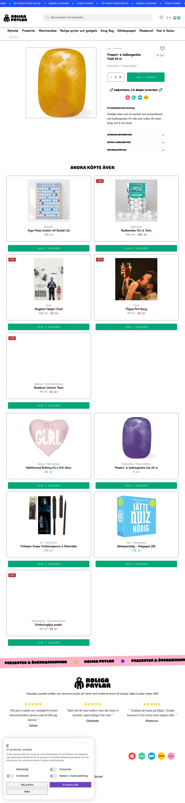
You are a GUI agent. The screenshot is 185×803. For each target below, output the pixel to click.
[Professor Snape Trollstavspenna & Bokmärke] (49, 516)
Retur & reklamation (119, 142)
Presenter (118, 49)
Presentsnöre (113, 66)
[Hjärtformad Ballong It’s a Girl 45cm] (49, 437)
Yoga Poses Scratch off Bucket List (49, 230)
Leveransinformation (119, 134)
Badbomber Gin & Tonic (136, 230)
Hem (109, 49)
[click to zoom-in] (61, 82)
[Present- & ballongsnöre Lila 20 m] (136, 437)
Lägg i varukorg (146, 77)
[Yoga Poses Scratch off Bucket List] (49, 200)
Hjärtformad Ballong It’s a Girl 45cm (48, 468)
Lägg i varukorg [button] (48, 248)
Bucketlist (48, 227)
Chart (48, 305)
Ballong (41, 464)
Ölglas (136, 305)
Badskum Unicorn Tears (48, 387)
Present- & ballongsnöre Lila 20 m (136, 468)
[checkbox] (10, 769)
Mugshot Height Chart (49, 309)
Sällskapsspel (139, 542)
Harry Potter (51, 542)
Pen (41, 542)
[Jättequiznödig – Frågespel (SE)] (136, 516)
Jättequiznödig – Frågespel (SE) (136, 546)
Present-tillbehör (129, 66)
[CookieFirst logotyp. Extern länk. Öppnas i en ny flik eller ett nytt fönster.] (7, 745)
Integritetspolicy (82, 742)
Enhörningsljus (38, 621)
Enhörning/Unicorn (54, 384)
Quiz (129, 542)
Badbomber (136, 227)
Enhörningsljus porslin (48, 625)
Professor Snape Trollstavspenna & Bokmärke (48, 546)
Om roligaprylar (116, 150)
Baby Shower (53, 464)
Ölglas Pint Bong (136, 309)
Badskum (38, 384)
